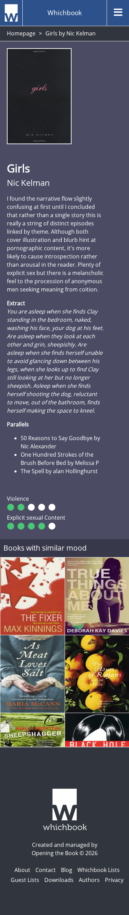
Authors (89, 880)
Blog (66, 870)
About (22, 870)
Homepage (21, 33)
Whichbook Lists (98, 870)
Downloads (59, 880)
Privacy (114, 880)
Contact (45, 870)
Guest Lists (25, 880)
